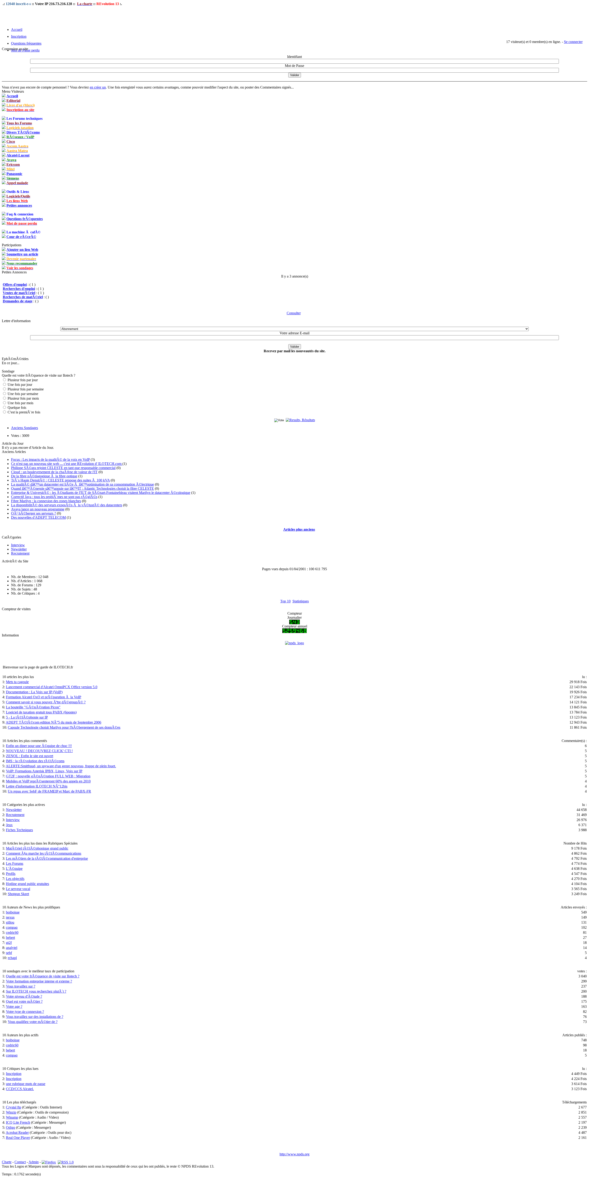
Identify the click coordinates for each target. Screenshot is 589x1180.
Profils (10, 874)
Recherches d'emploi (19, 289)
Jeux (9, 825)
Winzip (11, 1112)
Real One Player (18, 1138)
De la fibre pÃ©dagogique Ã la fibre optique (44, 476)
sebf (9, 953)
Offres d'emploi (15, 284)
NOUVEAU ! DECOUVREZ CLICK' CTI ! (39, 751)
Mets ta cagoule (17, 682)
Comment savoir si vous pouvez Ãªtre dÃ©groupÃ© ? (46, 702)
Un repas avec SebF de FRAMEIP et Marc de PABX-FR (49, 791)
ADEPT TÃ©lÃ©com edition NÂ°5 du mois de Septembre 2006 (53, 722)
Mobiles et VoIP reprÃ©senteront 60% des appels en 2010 (48, 781)
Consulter (294, 313)
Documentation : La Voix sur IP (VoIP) (34, 692)
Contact (20, 1162)
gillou (10, 922)
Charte (7, 1162)
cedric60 (12, 932)
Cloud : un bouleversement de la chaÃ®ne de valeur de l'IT (54, 472)
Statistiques (300, 601)
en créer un (98, 87)
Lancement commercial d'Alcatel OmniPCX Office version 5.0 (51, 687)
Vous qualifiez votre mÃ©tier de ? (33, 1022)
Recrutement (20, 553)
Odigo (10, 1127)
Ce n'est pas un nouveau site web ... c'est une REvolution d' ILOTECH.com (66, 464)
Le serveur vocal (18, 889)
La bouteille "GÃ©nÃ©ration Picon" (33, 707)
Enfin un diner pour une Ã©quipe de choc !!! (39, 746)
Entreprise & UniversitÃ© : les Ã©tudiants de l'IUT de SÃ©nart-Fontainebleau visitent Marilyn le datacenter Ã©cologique (100, 493)
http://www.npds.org (294, 1154)
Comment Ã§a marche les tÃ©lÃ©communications (43, 853)
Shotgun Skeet (18, 894)
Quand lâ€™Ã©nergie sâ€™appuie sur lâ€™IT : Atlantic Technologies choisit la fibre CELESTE (82, 488)
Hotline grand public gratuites (27, 884)
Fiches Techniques (19, 830)
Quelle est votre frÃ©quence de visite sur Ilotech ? (42, 976)
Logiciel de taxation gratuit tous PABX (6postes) (41, 712)
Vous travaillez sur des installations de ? (34, 1017)
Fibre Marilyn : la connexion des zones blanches (46, 501)
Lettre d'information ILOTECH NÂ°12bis (36, 786)
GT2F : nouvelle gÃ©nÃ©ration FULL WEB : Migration (48, 776)
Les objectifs (15, 879)
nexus (10, 917)
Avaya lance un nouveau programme (37, 509)
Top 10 (285, 601)
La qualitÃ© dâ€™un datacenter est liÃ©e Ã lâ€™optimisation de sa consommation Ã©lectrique (82, 484)
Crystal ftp (13, 1107)
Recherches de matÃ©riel (23, 297)
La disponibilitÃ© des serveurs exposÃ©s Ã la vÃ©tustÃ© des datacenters (66, 505)
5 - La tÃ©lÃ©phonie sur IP (27, 717)
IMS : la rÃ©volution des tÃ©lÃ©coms (35, 761)
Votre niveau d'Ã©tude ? (24, 996)
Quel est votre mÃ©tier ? (24, 1001)
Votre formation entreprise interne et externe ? (39, 981)
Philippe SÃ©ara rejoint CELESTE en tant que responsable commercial (63, 468)
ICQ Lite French (18, 1122)
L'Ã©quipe (14, 869)
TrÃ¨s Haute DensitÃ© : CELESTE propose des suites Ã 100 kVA (60, 480)
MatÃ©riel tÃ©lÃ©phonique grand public (37, 848)
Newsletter (19, 549)
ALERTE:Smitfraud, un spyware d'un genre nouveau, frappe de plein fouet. (61, 766)
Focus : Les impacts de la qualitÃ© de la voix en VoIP (50, 459)
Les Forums (14, 863)
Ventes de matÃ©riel (19, 293)
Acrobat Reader (17, 1132)
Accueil (16, 30)
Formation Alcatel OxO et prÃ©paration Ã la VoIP (43, 697)
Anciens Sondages (24, 428)
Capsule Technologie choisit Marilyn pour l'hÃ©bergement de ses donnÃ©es (64, 727)
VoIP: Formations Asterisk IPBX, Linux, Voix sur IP (44, 771)
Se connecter (573, 42)
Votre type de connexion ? (25, 1012)
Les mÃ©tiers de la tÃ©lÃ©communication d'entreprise (47, 858)
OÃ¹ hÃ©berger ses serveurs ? (33, 513)
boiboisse (13, 912)
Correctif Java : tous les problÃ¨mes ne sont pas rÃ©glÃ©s (54, 497)
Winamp (12, 1117)
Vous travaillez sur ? (20, 986)
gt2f (9, 943)
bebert (10, 937)
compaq (11, 927)
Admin (34, 1162)
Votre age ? (14, 1006)
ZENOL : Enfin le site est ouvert (29, 756)
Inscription (18, 36)
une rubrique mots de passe (25, 1084)
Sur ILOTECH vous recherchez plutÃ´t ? (36, 991)
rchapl (12, 958)
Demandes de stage (17, 301)
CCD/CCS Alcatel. (20, 1089)
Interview (18, 545)
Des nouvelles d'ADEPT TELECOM (38, 517)
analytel (11, 948)
